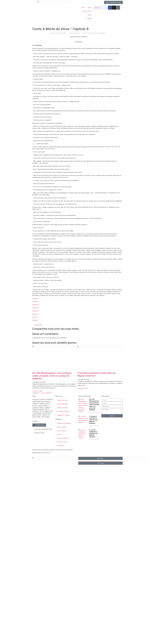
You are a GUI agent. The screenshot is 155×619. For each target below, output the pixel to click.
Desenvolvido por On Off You (41, 452)
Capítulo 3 (35, 314)
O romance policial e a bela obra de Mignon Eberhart (96, 374)
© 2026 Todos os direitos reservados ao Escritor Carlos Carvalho (52, 449)
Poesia (59, 434)
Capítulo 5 (35, 308)
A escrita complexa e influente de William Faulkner (93, 433)
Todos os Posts (86, 11)
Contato (88, 18)
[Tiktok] (118, 8)
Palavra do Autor (62, 442)
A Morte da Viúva (62, 400)
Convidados (60, 445)
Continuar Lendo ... (38, 391)
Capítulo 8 (35, 298)
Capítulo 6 (35, 304)
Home (83, 7)
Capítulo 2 (35, 317)
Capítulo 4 (35, 311)
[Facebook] (110, 8)
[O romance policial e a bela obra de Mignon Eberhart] (83, 421)
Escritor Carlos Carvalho (58, 33)
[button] (77, 325)
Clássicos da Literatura (64, 423)
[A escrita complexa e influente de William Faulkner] (83, 434)
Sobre (89, 7)
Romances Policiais (63, 438)
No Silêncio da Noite (63, 411)
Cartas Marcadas (62, 404)
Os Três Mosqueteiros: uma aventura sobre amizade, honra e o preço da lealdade (52, 376)
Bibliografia (38, 325)
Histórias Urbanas (62, 407)
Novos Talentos (61, 431)
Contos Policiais (74, 33)
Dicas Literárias (61, 427)
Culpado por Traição (63, 415)
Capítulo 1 (35, 320)
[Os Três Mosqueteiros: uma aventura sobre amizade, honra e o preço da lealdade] (83, 405)
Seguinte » (49, 393)
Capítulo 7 (35, 301)
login (46, 338)
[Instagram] (114, 8)
